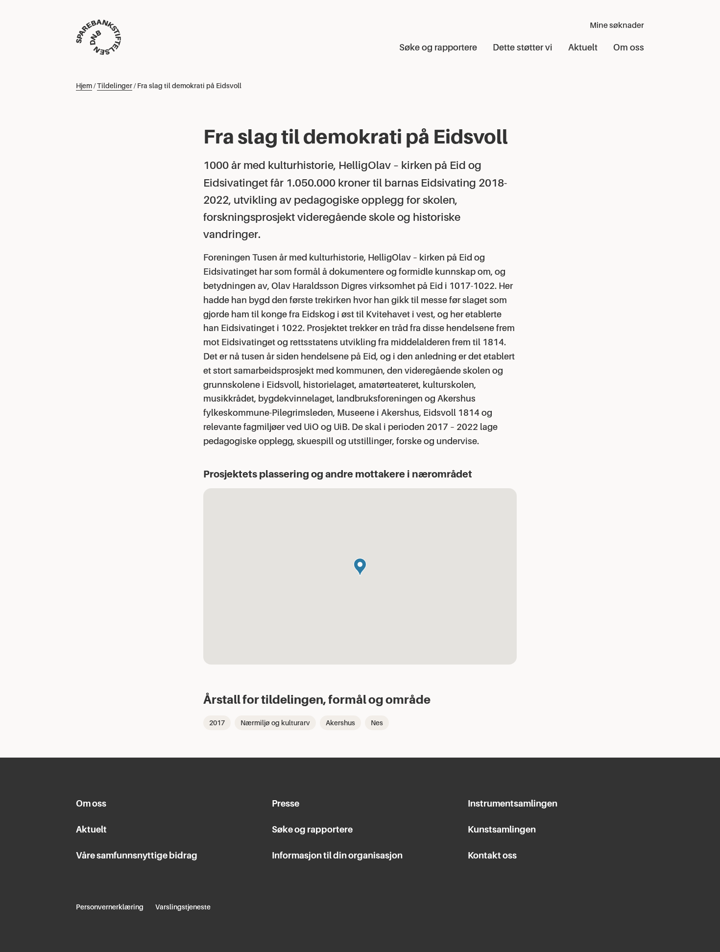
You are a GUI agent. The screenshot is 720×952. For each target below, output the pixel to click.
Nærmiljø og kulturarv (275, 723)
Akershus (340, 723)
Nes (377, 723)
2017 (217, 723)
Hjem (84, 86)
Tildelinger (114, 86)
